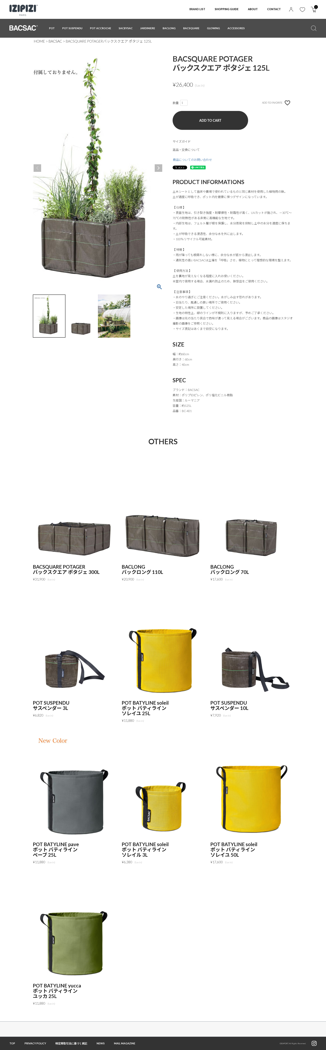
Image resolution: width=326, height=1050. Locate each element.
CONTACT (274, 9)
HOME (39, 41)
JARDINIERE (147, 28)
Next (158, 168)
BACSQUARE (191, 28)
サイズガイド (182, 141)
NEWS (101, 1043)
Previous (37, 168)
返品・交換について (186, 149)
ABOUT (253, 9)
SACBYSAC (126, 28)
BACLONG (169, 28)
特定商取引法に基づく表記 (71, 1043)
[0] (314, 11)
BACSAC (55, 41)
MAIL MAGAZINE (124, 1043)
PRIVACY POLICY (35, 1043)
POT (52, 28)
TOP (12, 1043)
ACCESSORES (236, 28)
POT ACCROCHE (100, 28)
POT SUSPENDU (72, 28)
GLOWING (213, 28)
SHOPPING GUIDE (226, 9)
